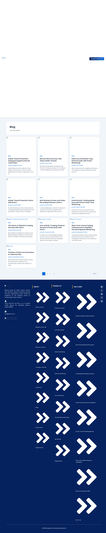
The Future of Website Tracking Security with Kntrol (20, 226)
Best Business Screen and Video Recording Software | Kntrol (52, 201)
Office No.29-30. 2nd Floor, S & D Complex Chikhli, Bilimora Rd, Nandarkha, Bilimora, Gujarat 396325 (17, 305)
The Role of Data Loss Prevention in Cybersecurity (21, 253)
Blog (9, 156)
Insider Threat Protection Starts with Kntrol (20, 201)
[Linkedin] (101, 301)
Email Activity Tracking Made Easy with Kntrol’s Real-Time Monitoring (83, 202)
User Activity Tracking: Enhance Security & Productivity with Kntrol (52, 227)
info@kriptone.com (10, 314)
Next (95, 273)
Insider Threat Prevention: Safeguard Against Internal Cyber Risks (19, 161)
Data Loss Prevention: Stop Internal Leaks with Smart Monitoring (82, 161)
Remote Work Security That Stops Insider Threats (51, 160)
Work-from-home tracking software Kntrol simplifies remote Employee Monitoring (83, 227)
